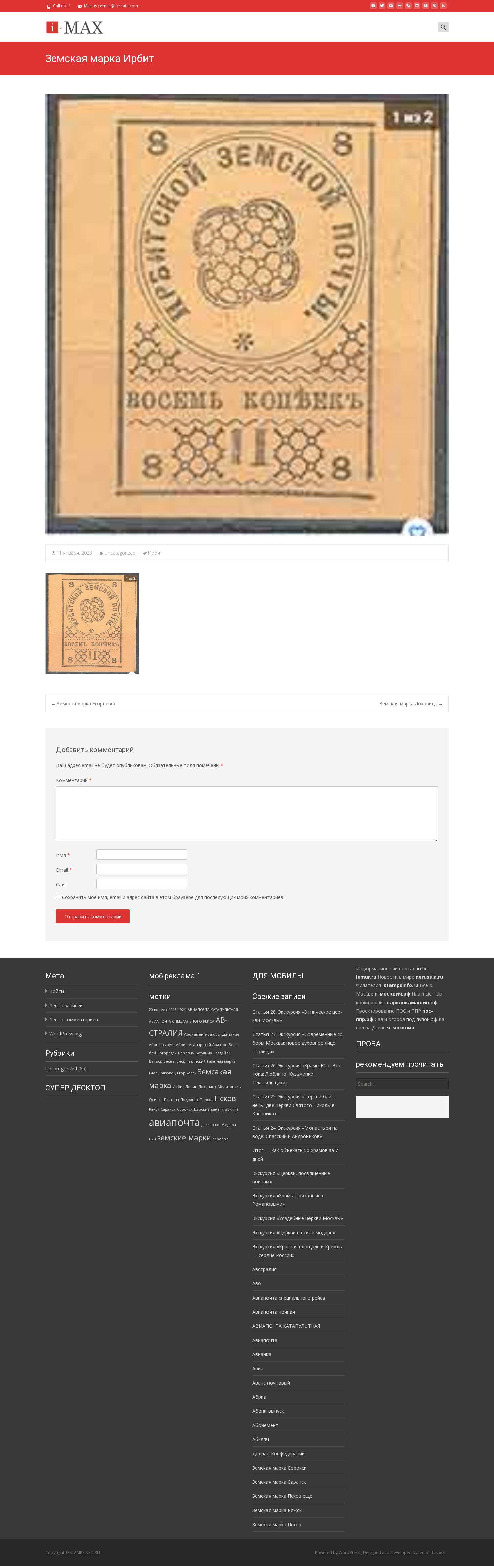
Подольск (189, 1099)
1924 (182, 1009)
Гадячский (196, 1061)
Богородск (167, 1053)
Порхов (206, 1099)
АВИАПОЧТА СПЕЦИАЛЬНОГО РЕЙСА (181, 1021)
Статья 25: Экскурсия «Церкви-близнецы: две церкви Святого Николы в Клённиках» (293, 1104)
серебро (220, 1139)
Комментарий (74, 780)
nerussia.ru (429, 977)
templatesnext (432, 1552)
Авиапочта (264, 1340)
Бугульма (204, 1053)
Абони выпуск (162, 1044)
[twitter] (382, 8)
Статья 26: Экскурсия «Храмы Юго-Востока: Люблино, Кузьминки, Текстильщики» (297, 1074)
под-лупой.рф (421, 1019)
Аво (256, 1283)
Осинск (156, 1099)
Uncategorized (120, 553)
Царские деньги (209, 1109)
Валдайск (221, 1053)
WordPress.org (65, 1033)
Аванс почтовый (271, 1383)
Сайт (61, 884)
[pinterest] (434, 8)
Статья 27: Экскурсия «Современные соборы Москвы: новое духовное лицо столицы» (298, 1042)
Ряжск (154, 1109)
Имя (63, 855)
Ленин (191, 1086)
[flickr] (399, 8)
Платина (171, 1099)
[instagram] (417, 8)
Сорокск (185, 1109)
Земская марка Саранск (279, 1482)
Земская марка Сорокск (279, 1468)
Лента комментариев (73, 1019)
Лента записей (66, 1005)
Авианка (261, 1354)
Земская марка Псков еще (282, 1496)
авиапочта (174, 1122)
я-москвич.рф (392, 993)
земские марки (184, 1137)
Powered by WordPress (338, 1552)
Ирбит (155, 553)
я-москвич (400, 1027)
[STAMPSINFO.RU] (77, 25)
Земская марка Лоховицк (411, 703)
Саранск (168, 1109)
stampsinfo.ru (401, 985)
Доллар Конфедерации (278, 1453)
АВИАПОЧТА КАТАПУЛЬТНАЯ (213, 1009)
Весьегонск (174, 1061)
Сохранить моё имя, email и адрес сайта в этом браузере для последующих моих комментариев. (173, 897)
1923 (173, 1009)
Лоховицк (207, 1086)
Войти (56, 991)
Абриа (182, 1044)
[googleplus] (425, 8)
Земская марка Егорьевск (83, 703)
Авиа (257, 1368)
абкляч (231, 1109)
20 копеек (158, 1009)
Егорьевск (186, 1073)
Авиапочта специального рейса (288, 1298)
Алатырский (200, 1044)
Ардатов (219, 1044)
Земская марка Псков (276, 1524)
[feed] (408, 8)
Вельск (155, 1061)
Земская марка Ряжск (277, 1510)
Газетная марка (221, 1061)
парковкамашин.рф (412, 1002)
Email (64, 869)
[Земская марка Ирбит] (247, 315)
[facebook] (373, 8)
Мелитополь (229, 1086)
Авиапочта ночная (273, 1312)
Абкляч (260, 1439)
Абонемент (265, 1425)
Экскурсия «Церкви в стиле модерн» (293, 1232)
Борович (186, 1053)
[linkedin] (443, 8)
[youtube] (390, 8)
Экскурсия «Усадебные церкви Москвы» (297, 1218)
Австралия (264, 1269)
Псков (225, 1098)
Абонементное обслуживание (211, 1034)
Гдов (153, 1073)
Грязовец (167, 1073)
